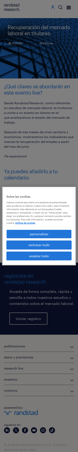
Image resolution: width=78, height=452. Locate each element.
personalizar (39, 234)
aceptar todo (39, 256)
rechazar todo (39, 245)
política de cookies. (25, 223)
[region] (39, 226)
